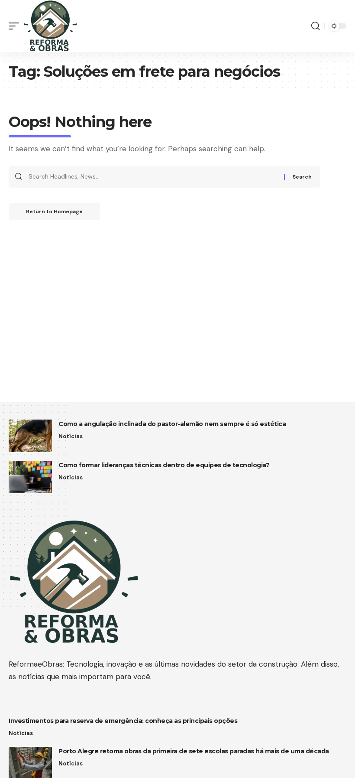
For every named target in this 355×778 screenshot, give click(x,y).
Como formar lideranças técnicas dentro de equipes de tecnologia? (163, 465)
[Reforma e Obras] (50, 26)
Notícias (70, 436)
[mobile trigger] (16, 26)
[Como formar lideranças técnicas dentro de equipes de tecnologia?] (30, 477)
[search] (315, 26)
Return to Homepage (54, 211)
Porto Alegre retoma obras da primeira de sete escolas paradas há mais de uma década (193, 751)
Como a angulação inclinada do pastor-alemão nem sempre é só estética (172, 424)
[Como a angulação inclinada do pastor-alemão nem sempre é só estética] (30, 436)
